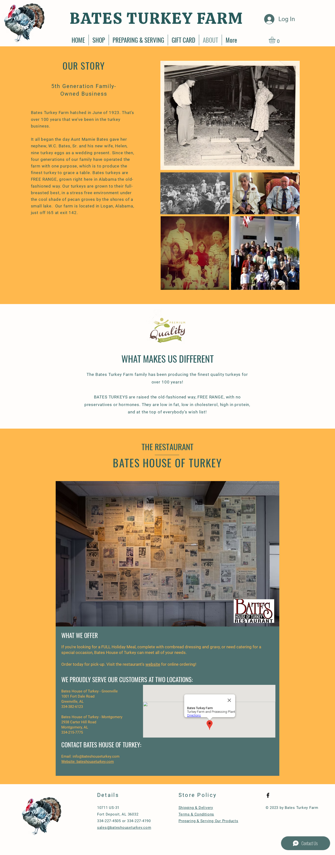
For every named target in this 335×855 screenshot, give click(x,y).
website (152, 664)
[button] (276, 40)
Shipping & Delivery (196, 807)
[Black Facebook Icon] (268, 795)
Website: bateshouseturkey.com (87, 761)
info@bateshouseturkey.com (96, 756)
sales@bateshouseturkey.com (124, 827)
